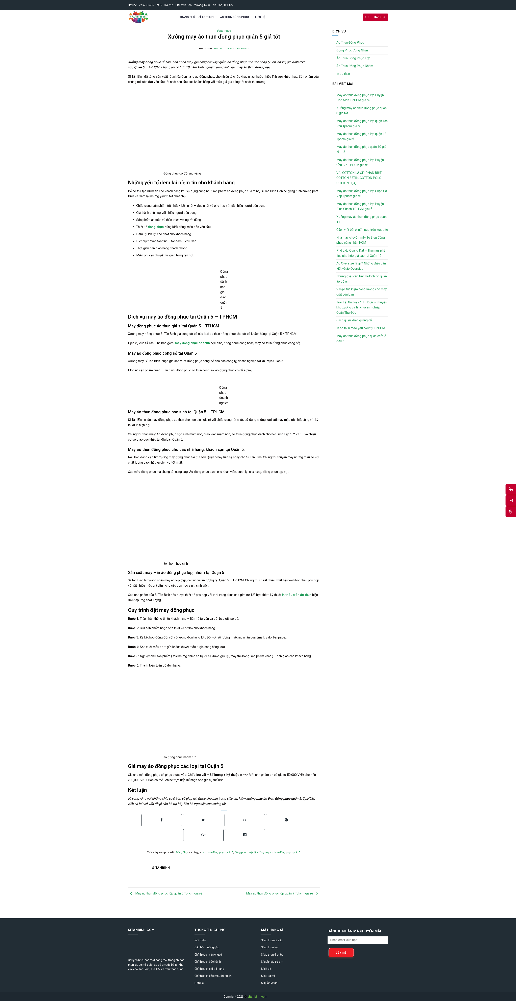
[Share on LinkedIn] (245, 835)
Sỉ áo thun (206, 17)
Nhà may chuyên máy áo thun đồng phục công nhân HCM (360, 240)
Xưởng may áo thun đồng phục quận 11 (361, 219)
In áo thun (343, 74)
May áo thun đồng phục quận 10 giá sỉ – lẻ (361, 149)
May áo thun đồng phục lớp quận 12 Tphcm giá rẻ (361, 136)
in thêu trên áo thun (296, 595)
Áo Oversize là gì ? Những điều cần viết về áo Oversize (361, 266)
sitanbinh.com (257, 996)
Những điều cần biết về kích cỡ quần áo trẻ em (361, 278)
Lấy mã (341, 952)
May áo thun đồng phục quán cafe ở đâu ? (361, 338)
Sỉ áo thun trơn (270, 947)
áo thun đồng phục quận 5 (218, 852)
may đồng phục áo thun (192, 343)
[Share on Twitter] (203, 820)
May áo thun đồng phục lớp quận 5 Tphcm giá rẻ (168, 893)
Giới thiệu (200, 940)
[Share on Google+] (203, 835)
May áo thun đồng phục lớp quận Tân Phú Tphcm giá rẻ (362, 123)
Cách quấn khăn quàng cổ (354, 320)
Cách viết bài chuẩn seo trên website (362, 230)
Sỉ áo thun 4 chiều (272, 954)
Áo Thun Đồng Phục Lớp (353, 58)
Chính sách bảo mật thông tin (213, 975)
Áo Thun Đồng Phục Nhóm (354, 66)
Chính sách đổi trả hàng (209, 968)
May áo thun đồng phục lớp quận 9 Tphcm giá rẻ (280, 893)
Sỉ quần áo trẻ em (272, 961)
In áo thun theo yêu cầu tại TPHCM (360, 328)
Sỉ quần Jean (269, 982)
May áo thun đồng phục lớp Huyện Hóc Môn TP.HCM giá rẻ (360, 97)
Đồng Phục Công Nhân (352, 50)
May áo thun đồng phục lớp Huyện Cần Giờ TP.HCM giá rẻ (360, 162)
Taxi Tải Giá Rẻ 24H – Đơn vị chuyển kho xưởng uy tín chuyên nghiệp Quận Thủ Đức (361, 307)
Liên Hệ (260, 17)
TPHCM (155, 969)
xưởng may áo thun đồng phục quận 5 (278, 852)
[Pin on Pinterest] (286, 820)
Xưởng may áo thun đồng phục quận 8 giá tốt (361, 110)
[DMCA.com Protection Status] (280, 996)
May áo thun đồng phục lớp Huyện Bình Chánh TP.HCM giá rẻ (360, 206)
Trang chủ (187, 17)
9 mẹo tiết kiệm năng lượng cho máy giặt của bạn (361, 291)
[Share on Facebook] (161, 820)
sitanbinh (243, 48)
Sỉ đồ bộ (266, 968)
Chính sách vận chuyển (209, 954)
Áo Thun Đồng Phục (234, 17)
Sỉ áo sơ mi (268, 975)
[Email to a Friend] (245, 820)
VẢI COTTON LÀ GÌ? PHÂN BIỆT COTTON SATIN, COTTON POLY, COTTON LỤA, (359, 178)
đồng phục (155, 227)
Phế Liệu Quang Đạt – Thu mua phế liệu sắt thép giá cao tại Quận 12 (360, 253)
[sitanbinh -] (150, 17)
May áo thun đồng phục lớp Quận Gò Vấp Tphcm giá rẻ (361, 193)
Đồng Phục (224, 31)
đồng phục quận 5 (245, 852)
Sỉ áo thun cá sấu (272, 940)
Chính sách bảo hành (208, 961)
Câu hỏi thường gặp (207, 947)
